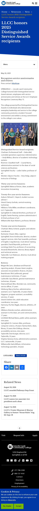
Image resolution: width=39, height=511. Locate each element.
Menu (5, 64)
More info (12, 500)
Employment (19, 483)
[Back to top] (19, 428)
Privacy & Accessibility (19, 487)
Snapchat (31, 460)
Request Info (19, 435)
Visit (3, 435)
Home (4, 12)
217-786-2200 (19, 470)
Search (33, 3)
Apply (35, 435)
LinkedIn (23, 460)
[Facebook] (6, 367)
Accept (18, 506)
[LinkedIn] (11, 367)
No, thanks (7, 506)
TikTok (19, 460)
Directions (19, 480)
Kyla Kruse (15, 83)
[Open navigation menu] (36, 3)
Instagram (11, 460)
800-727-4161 (19, 474)
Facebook (8, 460)
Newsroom (16, 12)
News (27, 12)
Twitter (15, 460)
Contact (19, 477)
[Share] (22, 367)
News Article (20, 356)
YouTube (27, 460)
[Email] (16, 367)
